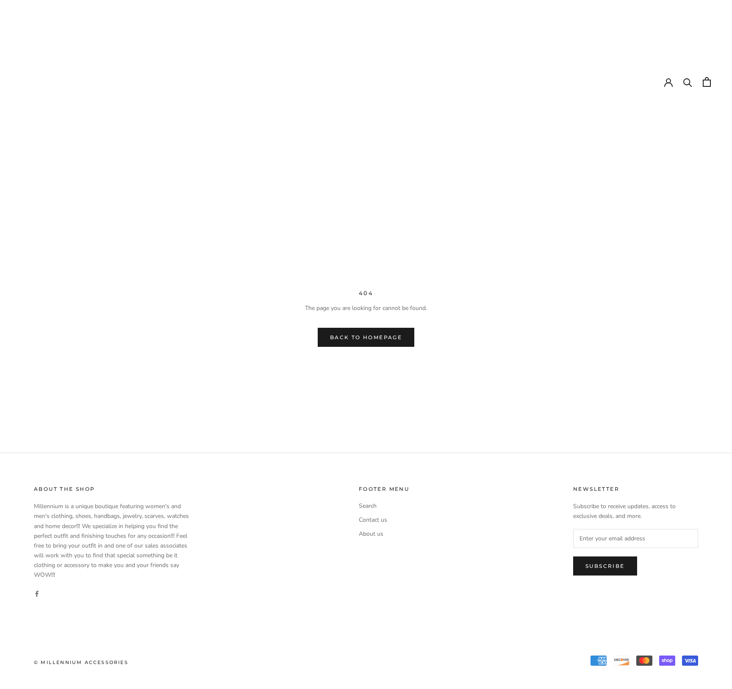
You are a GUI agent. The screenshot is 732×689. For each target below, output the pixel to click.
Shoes (366, 170)
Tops (442, 170)
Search (368, 506)
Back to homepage (366, 337)
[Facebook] (37, 593)
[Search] (687, 81)
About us (371, 534)
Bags (405, 170)
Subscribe (605, 566)
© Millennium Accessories (81, 662)
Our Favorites (309, 170)
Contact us (373, 520)
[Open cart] (707, 82)
